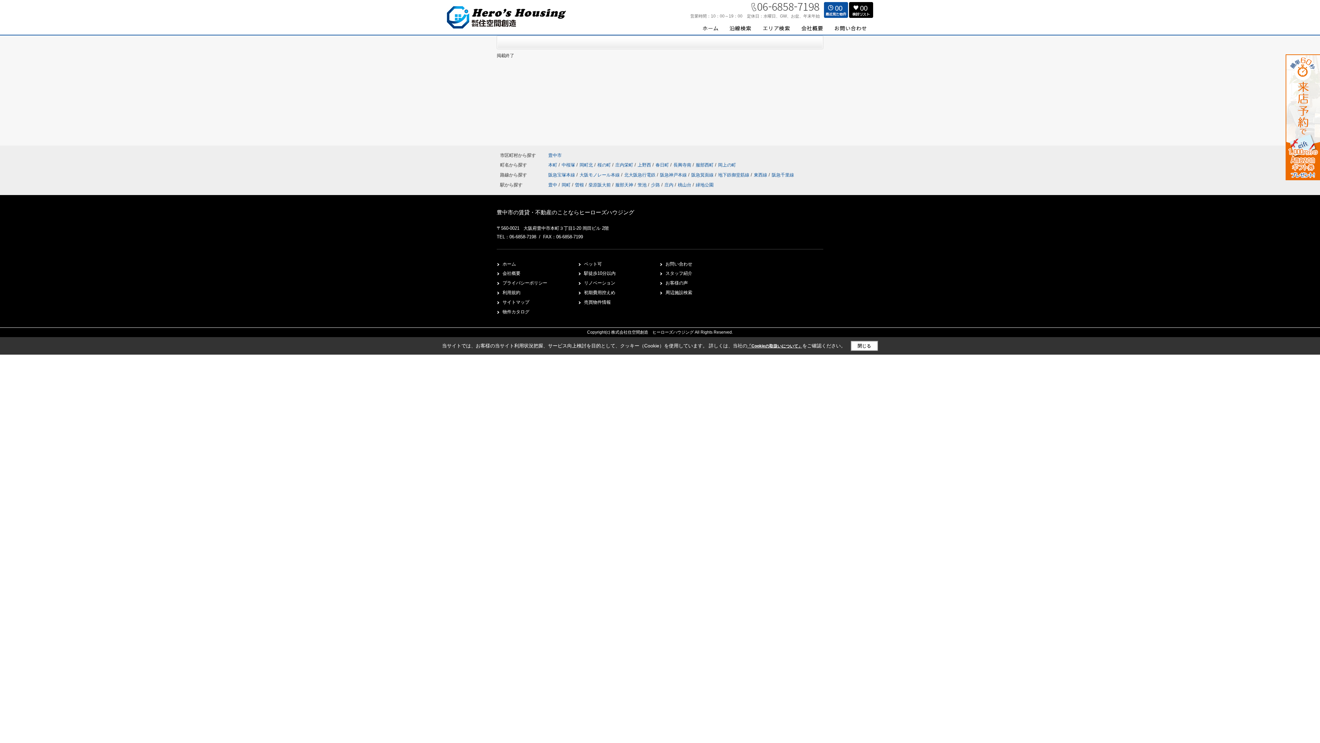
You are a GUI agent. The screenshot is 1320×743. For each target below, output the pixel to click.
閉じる (864, 345)
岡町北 (587, 165)
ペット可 (593, 264)
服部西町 (705, 165)
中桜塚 (569, 165)
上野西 (645, 165)
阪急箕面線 (703, 174)
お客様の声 (677, 283)
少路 (655, 184)
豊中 (552, 184)
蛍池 (642, 184)
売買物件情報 (597, 302)
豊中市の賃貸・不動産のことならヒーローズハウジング (565, 212)
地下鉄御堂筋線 (734, 174)
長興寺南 (683, 165)
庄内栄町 (625, 165)
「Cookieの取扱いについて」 (774, 346)
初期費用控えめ (599, 292)
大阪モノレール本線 (600, 174)
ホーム (509, 264)
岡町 (566, 184)
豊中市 (555, 155)
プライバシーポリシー (525, 283)
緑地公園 (705, 184)
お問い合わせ (679, 264)
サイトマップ (516, 302)
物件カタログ (516, 311)
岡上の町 (727, 165)
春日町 (663, 165)
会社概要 (511, 273)
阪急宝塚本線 (562, 174)
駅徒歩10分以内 (600, 273)
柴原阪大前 (599, 184)
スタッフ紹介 (679, 273)
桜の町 (604, 165)
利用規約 (511, 292)
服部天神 (624, 184)
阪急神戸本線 (674, 174)
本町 (553, 165)
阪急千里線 (783, 174)
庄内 (668, 184)
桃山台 (684, 184)
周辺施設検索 (679, 292)
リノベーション (599, 283)
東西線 (761, 174)
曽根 (579, 184)
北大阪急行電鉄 (640, 174)
